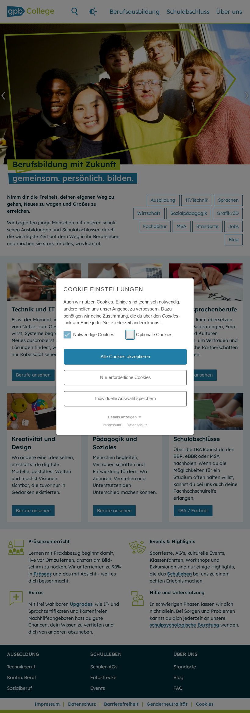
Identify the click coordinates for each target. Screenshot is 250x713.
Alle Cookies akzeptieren (125, 356)
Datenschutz (137, 425)
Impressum (112, 425)
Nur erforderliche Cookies (125, 377)
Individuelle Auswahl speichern (125, 398)
